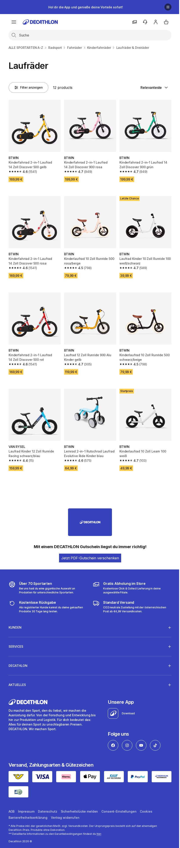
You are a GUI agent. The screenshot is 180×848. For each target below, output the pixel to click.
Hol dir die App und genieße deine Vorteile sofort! (85, 7)
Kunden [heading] (15, 623)
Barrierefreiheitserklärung (28, 812)
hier (99, 828)
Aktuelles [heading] (17, 680)
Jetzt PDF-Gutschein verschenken (90, 558)
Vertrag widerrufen (65, 812)
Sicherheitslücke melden (79, 806)
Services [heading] (16, 642)
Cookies (146, 806)
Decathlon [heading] (18, 661)
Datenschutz (47, 806)
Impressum (26, 806)
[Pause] (167, 7)
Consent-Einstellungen (118, 806)
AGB (12, 806)
